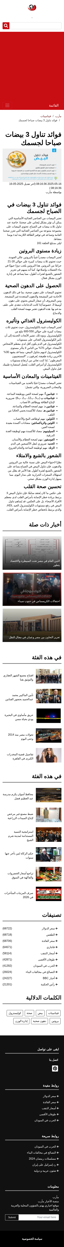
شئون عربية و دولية (45, 1170)
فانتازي (51, 947)
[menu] (7, 105)
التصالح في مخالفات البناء (40, 971)
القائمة (54, 105)
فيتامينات (53, 1013)
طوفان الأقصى (46, 959)
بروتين (55, 1021)
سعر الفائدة (48, 940)
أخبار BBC (49, 978)
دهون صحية (39, 1021)
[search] (6, 25)
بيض (40, 1013)
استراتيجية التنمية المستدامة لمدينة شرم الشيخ (20, 835)
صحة (29, 1013)
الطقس (50, 934)
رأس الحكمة (48, 984)
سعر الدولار (48, 928)
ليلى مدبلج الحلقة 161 (49, 243)
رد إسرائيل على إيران (44, 1164)
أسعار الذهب (48, 953)
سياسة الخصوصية (32, 1238)
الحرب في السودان (44, 965)
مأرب (58, 116)
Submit (12, 1217)
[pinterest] (55, 1068)
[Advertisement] (32, 66)
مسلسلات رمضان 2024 (42, 1158)
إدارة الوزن (21, 1021)
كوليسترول (15, 1013)
